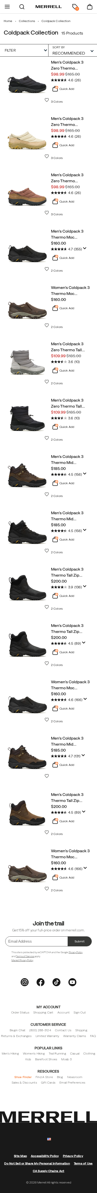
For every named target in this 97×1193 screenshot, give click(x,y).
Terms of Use (83, 1163)
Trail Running (57, 1053)
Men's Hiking (10, 1053)
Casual (74, 1053)
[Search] (22, 6)
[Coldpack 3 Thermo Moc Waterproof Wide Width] (27, 700)
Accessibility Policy (45, 1156)
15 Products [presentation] (72, 33)
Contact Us (63, 1030)
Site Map (20, 1156)
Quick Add (66, 89)
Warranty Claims (74, 1036)
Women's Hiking (34, 1053)
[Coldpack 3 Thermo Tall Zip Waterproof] (27, 587)
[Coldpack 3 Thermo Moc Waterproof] (27, 249)
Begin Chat (17, 1030)
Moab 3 (66, 1059)
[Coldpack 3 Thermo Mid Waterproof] (27, 474)
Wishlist (47, 100)
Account (63, 1012)
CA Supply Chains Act (48, 1171)
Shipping (81, 1030)
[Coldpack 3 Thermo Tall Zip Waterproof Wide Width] (27, 643)
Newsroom (75, 1077)
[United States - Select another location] (49, 1139)
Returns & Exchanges (16, 1036)
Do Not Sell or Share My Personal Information (37, 1163)
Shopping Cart (43, 1012)
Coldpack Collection (31, 32)
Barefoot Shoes (46, 1059)
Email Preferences (72, 1082)
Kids (28, 1059)
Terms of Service (25, 956)
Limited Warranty (47, 1036)
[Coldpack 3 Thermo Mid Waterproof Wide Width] (27, 756)
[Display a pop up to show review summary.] (85, 248)
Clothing (89, 1053)
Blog (60, 1077)
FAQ (93, 1036)
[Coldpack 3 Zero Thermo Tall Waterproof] (27, 362)
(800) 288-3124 (40, 1030)
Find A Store (44, 1077)
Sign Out (80, 1012)
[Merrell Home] (49, 6)
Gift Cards (48, 1082)
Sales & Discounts (24, 1082)
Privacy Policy (76, 952)
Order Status (20, 1012)
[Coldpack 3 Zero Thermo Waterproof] (27, 80)
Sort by (58, 47)
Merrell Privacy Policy (22, 960)
